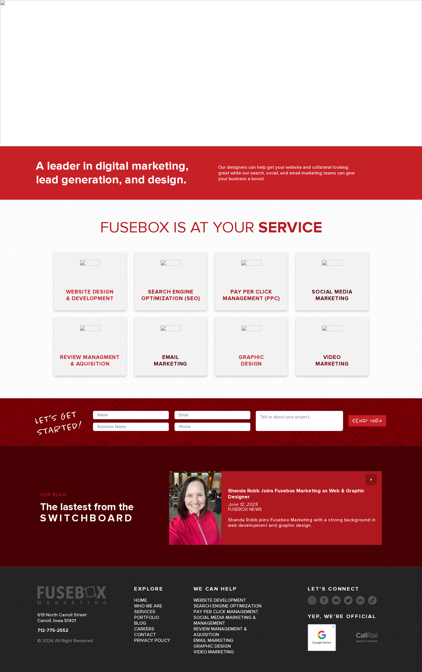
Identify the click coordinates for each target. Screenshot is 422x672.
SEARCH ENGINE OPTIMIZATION (227, 606)
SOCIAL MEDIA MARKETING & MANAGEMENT (224, 620)
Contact (323, 18)
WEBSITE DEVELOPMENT (219, 600)
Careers (144, 629)
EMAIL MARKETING (213, 640)
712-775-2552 (368, 18)
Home (140, 600)
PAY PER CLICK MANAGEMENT (225, 611)
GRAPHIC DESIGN (212, 646)
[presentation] (371, 479)
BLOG (140, 623)
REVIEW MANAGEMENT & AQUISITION (220, 632)
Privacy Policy (152, 640)
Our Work (272, 18)
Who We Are (198, 18)
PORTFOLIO (146, 617)
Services (233, 18)
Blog (298, 18)
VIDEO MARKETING (213, 652)
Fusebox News (245, 509)
